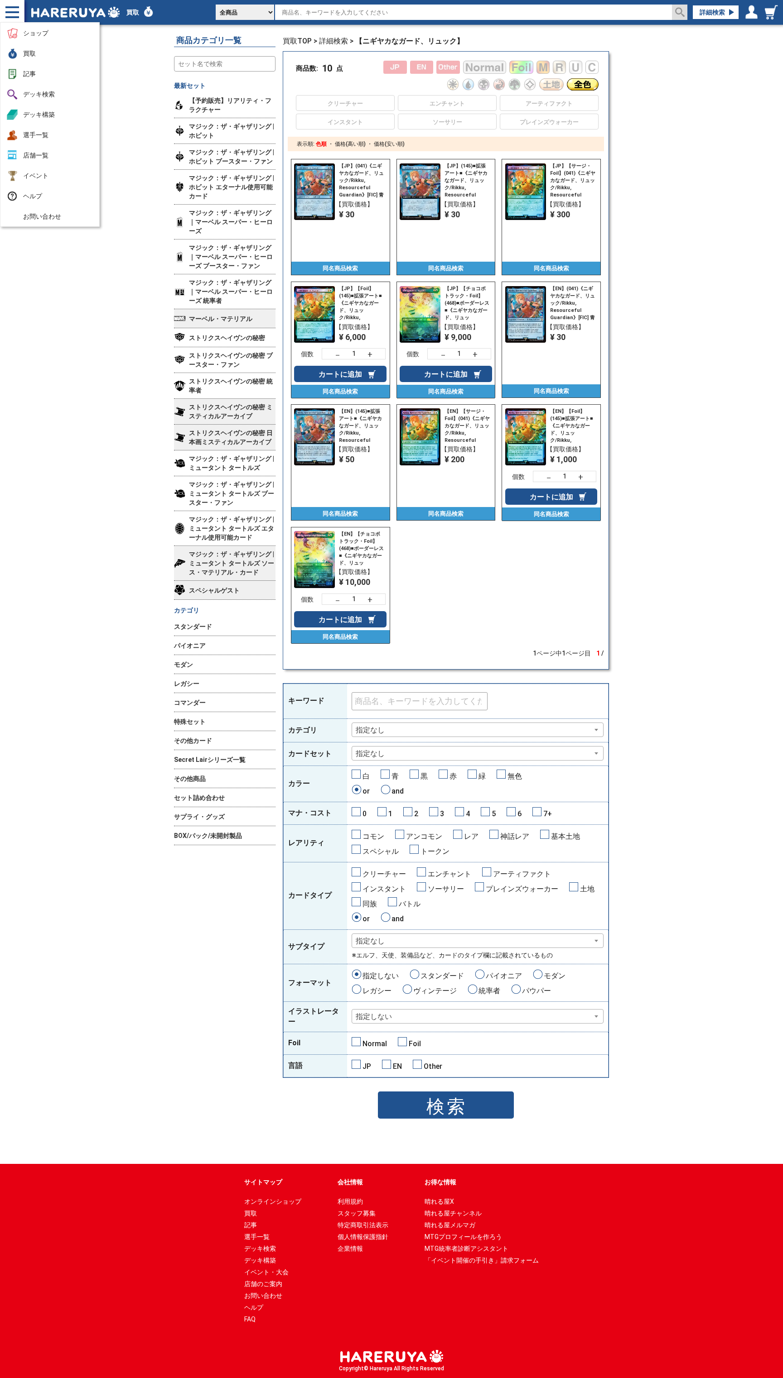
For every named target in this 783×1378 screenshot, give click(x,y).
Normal (374, 1043)
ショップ (35, 33)
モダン (555, 975)
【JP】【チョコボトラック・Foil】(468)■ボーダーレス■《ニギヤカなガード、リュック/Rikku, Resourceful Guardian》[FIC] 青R (467, 303)
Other (433, 1066)
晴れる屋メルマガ (450, 1225)
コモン (373, 836)
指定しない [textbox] (374, 1016)
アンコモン (424, 836)
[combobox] (478, 729)
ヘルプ (32, 196)
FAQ (250, 1319)
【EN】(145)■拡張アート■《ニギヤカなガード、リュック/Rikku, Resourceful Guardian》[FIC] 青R (361, 426)
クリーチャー (384, 874)
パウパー (536, 990)
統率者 (489, 990)
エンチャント (449, 874)
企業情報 (350, 1248)
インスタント (384, 889)
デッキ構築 (39, 114)
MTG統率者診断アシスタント (466, 1248)
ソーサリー (446, 889)
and (398, 791)
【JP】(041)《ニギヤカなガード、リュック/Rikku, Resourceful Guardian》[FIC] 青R (361, 180)
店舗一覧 (35, 155)
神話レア (514, 836)
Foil (415, 1043)
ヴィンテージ (435, 990)
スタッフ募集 (357, 1213)
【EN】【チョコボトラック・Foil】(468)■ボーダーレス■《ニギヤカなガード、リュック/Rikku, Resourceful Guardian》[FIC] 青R (361, 548)
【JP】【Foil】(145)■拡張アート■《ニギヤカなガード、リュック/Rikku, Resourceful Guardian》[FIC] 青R (361, 303)
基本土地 (565, 836)
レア (471, 836)
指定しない (380, 975)
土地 (587, 889)
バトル (409, 904)
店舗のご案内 (263, 1283)
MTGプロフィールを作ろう (463, 1236)
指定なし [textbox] (370, 730)
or (366, 791)
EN (397, 1066)
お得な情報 (440, 1182)
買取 (29, 53)
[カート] (772, 12)
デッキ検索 (39, 94)
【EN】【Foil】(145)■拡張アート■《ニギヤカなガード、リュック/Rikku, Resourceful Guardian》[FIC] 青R (572, 426)
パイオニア (504, 975)
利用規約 (350, 1201)
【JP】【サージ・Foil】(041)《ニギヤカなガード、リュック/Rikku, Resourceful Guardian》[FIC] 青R (572, 180)
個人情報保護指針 (363, 1236)
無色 (515, 776)
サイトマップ (263, 1182)
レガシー (377, 990)
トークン (435, 851)
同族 (369, 904)
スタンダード (442, 975)
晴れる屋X (439, 1201)
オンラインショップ (272, 1201)
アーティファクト (522, 874)
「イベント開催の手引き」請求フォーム (482, 1260)
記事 (29, 73)
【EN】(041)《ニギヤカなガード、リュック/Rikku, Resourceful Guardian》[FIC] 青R (572, 303)
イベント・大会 (266, 1272)
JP (366, 1066)
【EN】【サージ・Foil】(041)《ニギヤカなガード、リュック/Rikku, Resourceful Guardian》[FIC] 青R (467, 426)
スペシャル (380, 851)
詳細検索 (712, 12)
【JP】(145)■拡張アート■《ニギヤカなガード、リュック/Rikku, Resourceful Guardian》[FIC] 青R (467, 180)
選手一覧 (35, 135)
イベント (35, 175)
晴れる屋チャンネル (453, 1213)
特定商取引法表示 (363, 1225)
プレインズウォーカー (522, 889)
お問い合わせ (42, 216)
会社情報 (350, 1182)
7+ (547, 813)
